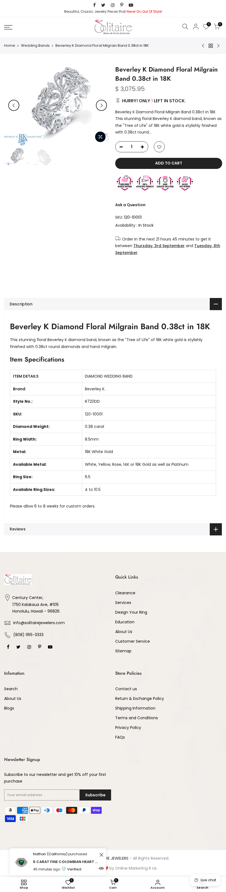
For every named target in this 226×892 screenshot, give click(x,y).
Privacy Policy (128, 727)
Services (123, 602)
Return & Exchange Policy (139, 698)
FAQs (120, 737)
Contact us (126, 689)
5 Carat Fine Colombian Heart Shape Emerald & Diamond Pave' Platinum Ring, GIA (65, 861)
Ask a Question (130, 205)
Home (9, 45)
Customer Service (132, 641)
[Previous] (13, 105)
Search (11, 689)
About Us (123, 631)
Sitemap (123, 651)
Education (124, 622)
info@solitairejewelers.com (39, 623)
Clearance (125, 593)
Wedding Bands (35, 45)
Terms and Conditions (136, 718)
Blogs (9, 708)
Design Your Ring (131, 612)
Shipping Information (135, 708)
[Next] (101, 105)
